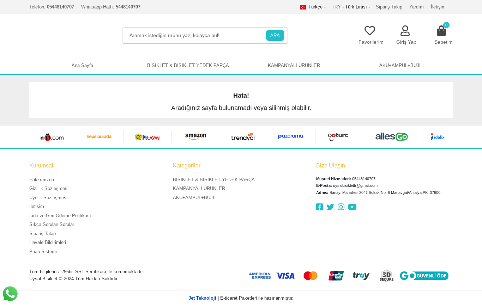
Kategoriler (186, 166)
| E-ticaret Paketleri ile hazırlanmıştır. (241, 298)
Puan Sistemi (43, 251)
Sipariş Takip (389, 7)
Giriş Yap (406, 42)
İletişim (438, 7)
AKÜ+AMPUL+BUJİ (193, 197)
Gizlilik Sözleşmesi (48, 188)
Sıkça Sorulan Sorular (51, 224)
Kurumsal (41, 166)
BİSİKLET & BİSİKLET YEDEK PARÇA (214, 179)
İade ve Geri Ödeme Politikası (60, 215)
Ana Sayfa (82, 65)
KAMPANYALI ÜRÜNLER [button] (294, 65)
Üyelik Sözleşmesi (48, 197)
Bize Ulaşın (330, 166)
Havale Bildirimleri (47, 242)
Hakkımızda (41, 179)
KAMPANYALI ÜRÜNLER (199, 188)
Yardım (416, 7)
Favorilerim (371, 42)
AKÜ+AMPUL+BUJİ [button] (400, 65)
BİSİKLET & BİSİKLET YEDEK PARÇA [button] (188, 65)
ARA (275, 35)
